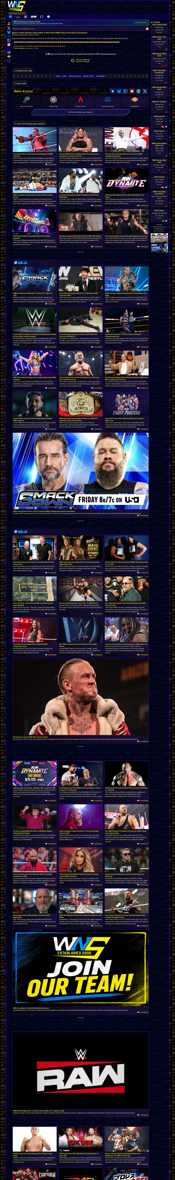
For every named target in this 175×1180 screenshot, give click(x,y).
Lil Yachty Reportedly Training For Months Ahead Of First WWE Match (79, 196)
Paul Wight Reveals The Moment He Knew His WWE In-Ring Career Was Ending (125, 832)
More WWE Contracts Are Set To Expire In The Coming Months (78, 645)
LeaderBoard (135, 106)
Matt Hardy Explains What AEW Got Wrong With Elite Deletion (80, 236)
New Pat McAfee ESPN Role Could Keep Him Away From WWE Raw (124, 875)
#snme (159, 153)
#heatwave (159, 109)
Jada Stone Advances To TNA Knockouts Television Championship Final (123, 335)
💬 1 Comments (96, 205)
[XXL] (33, 29)
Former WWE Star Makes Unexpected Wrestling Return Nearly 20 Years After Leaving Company (34, 335)
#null (159, 46)
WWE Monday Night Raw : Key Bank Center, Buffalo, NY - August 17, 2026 (38, 1111)
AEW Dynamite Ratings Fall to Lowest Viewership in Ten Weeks (124, 196)
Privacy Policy (160, 231)
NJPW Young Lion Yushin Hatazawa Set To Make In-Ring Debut (32, 1154)
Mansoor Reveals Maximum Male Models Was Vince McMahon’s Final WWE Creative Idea (123, 1154)
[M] (25, 29)
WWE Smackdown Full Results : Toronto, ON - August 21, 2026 (33, 294)
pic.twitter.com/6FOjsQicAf (56, 46)
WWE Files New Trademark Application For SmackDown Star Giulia (126, 294)
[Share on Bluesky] (119, 91)
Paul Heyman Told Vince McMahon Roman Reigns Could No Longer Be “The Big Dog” (80, 789)
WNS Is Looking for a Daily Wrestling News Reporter (31, 1008)
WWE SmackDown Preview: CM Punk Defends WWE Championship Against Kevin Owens (44, 511)
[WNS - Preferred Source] (80, 60)
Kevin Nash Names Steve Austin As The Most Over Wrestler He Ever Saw (33, 563)
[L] (27, 29)
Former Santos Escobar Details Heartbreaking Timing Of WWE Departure (32, 419)
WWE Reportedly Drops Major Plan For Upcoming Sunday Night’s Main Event (79, 563)
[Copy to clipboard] (113, 91)
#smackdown (159, 80)
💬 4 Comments (96, 347)
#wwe (58, 76)
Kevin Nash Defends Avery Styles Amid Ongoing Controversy (126, 236)
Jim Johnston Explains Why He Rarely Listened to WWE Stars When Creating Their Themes (126, 378)
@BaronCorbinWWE (25, 46)
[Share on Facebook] (125, 91)
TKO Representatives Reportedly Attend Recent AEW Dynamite (31, 237)
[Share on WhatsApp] (138, 91)
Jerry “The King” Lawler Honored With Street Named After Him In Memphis (33, 604)
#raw (64, 76)
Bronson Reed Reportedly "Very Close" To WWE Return (78, 603)
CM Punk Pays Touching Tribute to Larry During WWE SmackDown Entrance (123, 155)
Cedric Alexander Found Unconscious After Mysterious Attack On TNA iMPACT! (78, 335)
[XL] (29, 29)
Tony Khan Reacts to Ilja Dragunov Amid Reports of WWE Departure (33, 155)
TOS (154, 231)
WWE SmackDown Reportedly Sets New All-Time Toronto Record (33, 196)
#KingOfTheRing (38, 46)
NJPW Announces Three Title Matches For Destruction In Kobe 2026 (79, 1154)
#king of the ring (75, 76)
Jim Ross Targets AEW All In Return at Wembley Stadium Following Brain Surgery (32, 832)
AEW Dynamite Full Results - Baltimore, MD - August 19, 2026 (34, 788)
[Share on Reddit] (132, 91)
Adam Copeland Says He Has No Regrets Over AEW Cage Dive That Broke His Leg (79, 378)
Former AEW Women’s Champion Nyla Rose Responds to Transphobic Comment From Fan (79, 155)
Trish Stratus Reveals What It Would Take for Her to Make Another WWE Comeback (78, 875)
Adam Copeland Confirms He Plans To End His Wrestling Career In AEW (79, 832)
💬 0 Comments (50, 164)
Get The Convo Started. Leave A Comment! (80, 112)
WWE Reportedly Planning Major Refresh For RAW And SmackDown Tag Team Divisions (78, 419)
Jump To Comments (26, 106)
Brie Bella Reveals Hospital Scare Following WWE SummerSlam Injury (30, 645)
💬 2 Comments (142, 429)
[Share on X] (145, 91)
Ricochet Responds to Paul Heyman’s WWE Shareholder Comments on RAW (32, 875)
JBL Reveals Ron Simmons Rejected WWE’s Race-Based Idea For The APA (126, 563)
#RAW (46, 46)
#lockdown (159, 32)
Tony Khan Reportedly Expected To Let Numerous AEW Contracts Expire (78, 294)
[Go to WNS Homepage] (17, 6)
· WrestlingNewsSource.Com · (17, 13)
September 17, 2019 (31, 48)
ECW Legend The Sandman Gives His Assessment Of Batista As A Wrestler (126, 789)
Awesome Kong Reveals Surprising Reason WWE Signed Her (126, 644)
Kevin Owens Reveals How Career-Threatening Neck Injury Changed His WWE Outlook (125, 916)
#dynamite (159, 124)
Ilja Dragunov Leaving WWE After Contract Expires (30, 737)
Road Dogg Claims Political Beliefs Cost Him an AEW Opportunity (31, 916)
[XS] (20, 29)
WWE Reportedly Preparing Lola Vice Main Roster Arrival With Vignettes (34, 378)
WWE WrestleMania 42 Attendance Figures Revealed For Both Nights (80, 916)
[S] (23, 29)
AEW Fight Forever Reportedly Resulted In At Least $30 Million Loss (124, 419)
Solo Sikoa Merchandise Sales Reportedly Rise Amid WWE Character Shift (125, 604)
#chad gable (100, 76)
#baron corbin (88, 76)
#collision (159, 138)
